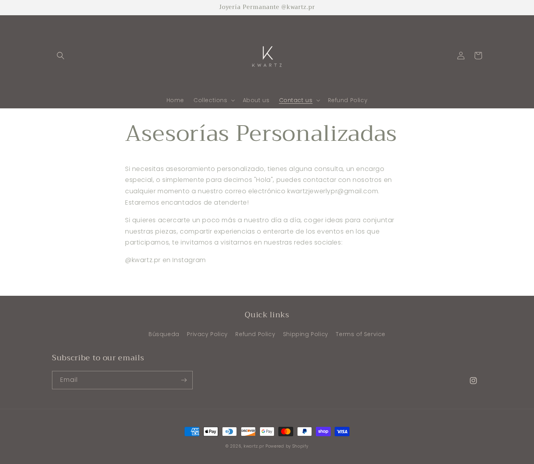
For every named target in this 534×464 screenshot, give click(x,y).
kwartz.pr (254, 446)
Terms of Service (360, 334)
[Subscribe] (183, 380)
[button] (60, 55)
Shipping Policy (305, 334)
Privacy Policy (207, 334)
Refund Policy (255, 334)
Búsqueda (164, 334)
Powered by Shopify (286, 446)
